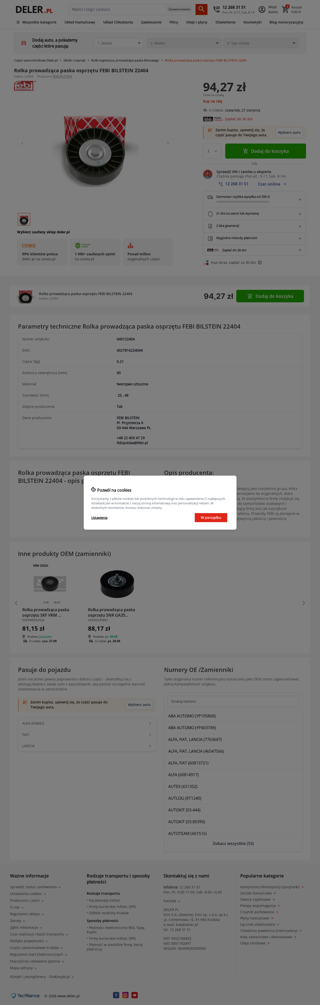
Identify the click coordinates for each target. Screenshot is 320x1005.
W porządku (211, 517)
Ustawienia (99, 517)
